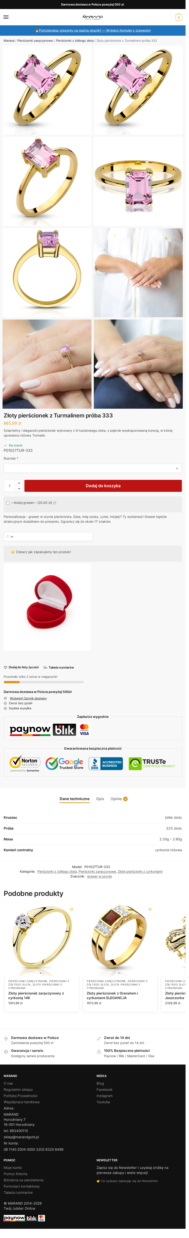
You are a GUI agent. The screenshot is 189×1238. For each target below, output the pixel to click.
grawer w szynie (99, 876)
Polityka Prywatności (21, 1096)
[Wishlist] (71, 909)
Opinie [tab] (118, 799)
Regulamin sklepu (18, 1090)
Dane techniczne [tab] (74, 799)
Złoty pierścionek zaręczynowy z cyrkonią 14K (36, 995)
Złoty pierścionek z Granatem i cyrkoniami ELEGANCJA (112, 995)
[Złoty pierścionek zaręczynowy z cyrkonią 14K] (42, 939)
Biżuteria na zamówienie (24, 1180)
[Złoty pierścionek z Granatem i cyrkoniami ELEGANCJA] (120, 939)
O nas (8, 1083)
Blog (100, 1083)
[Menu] (10, 17)
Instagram (105, 1096)
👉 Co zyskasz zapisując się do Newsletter (127, 1181)
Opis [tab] (100, 799)
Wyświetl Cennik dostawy (28, 698)
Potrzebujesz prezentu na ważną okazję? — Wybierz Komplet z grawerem (95, 30)
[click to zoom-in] (47, 90)
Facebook (104, 1090)
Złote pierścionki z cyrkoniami (140, 871)
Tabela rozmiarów (18, 1193)
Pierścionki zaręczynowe (35, 40)
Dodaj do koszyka (103, 485)
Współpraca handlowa (21, 1102)
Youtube (103, 1102)
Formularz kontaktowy (22, 1186)
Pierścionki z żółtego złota (75, 40)
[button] (178, 17)
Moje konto (13, 1168)
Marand (9, 40)
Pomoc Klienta (15, 1174)
